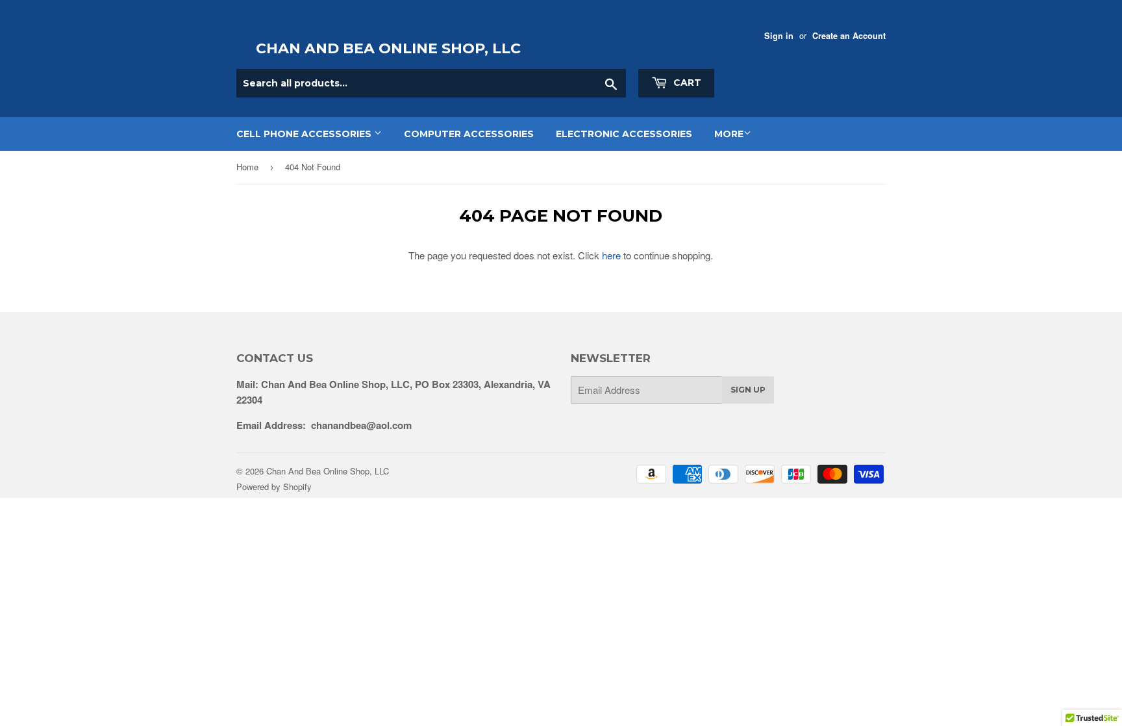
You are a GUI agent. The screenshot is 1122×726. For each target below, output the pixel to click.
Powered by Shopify (274, 486)
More (728, 134)
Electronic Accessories (624, 134)
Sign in (778, 36)
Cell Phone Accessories (305, 134)
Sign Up (748, 390)
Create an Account (849, 36)
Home (247, 167)
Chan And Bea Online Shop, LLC (388, 48)
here (611, 255)
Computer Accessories (469, 134)
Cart (686, 82)
